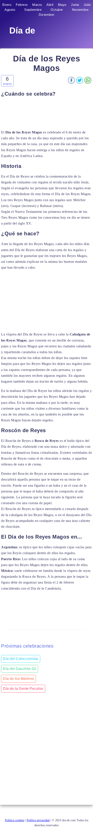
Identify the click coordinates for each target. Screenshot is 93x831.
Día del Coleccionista (20, 659)
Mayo (62, 4)
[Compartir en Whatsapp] (88, 82)
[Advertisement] (46, 113)
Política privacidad (38, 820)
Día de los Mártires (18, 678)
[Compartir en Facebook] (71, 82)
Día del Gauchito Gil (19, 669)
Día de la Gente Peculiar (23, 688)
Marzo (37, 4)
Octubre (57, 9)
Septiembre (33, 9)
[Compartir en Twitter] (79, 82)
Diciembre (46, 14)
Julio (87, 4)
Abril (49, 4)
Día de (22, 30)
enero (7, 84)
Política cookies (14, 820)
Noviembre (80, 9)
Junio (75, 4)
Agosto (10, 9)
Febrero (22, 4)
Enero (6, 4)
